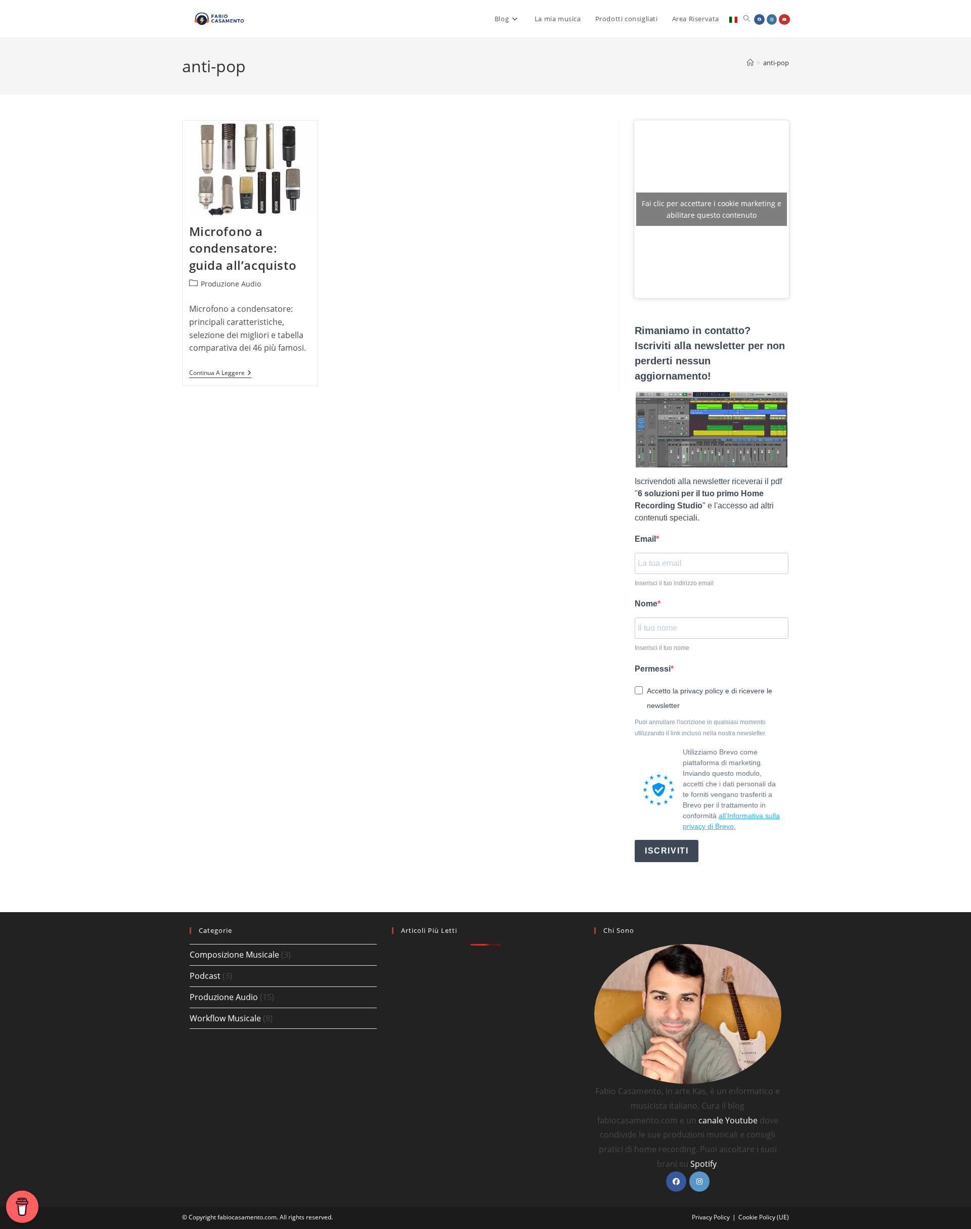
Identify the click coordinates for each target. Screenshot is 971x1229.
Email (645, 539)
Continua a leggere (220, 373)
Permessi (653, 669)
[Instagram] (699, 1181)
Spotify (703, 1163)
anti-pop (776, 62)
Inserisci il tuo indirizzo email (674, 583)
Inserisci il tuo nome (662, 647)
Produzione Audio (231, 284)
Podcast (205, 975)
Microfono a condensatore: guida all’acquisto (243, 248)
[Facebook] (676, 1181)
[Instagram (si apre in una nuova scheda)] (772, 19)
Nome (646, 603)
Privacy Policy (711, 1217)
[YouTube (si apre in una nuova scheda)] (784, 19)
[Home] (750, 62)
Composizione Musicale (234, 954)
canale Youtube (728, 1120)
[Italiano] (733, 18)
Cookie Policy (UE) (763, 1217)
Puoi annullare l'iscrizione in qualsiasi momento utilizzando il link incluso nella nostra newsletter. (700, 728)
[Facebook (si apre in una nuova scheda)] (759, 19)
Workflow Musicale (225, 1018)
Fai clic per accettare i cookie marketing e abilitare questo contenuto (711, 209)
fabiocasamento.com (247, 1217)
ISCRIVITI (666, 850)
